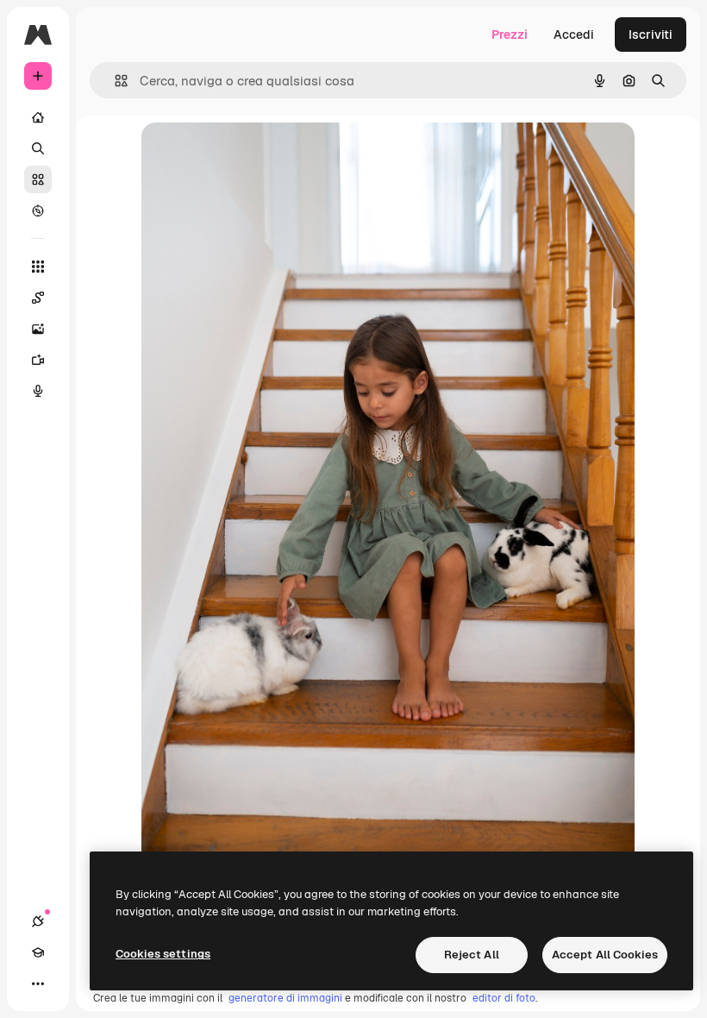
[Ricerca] (38, 148)
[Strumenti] (38, 266)
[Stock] (38, 179)
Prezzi (509, 34)
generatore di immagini (285, 998)
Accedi (574, 34)
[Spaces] (38, 297)
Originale (255, 155)
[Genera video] (38, 360)
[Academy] (38, 952)
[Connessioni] (38, 921)
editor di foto (503, 998)
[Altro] (38, 983)
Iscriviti (651, 34)
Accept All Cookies (605, 954)
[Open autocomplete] (114, 80)
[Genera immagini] (38, 328)
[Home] (38, 117)
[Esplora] (38, 210)
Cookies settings (163, 953)
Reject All (471, 954)
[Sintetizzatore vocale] (38, 391)
